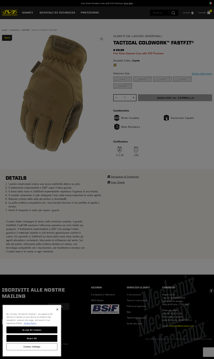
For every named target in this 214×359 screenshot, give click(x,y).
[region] (32, 330)
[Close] (57, 309)
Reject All (32, 338)
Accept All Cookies (32, 330)
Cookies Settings (31, 347)
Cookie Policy (30, 323)
